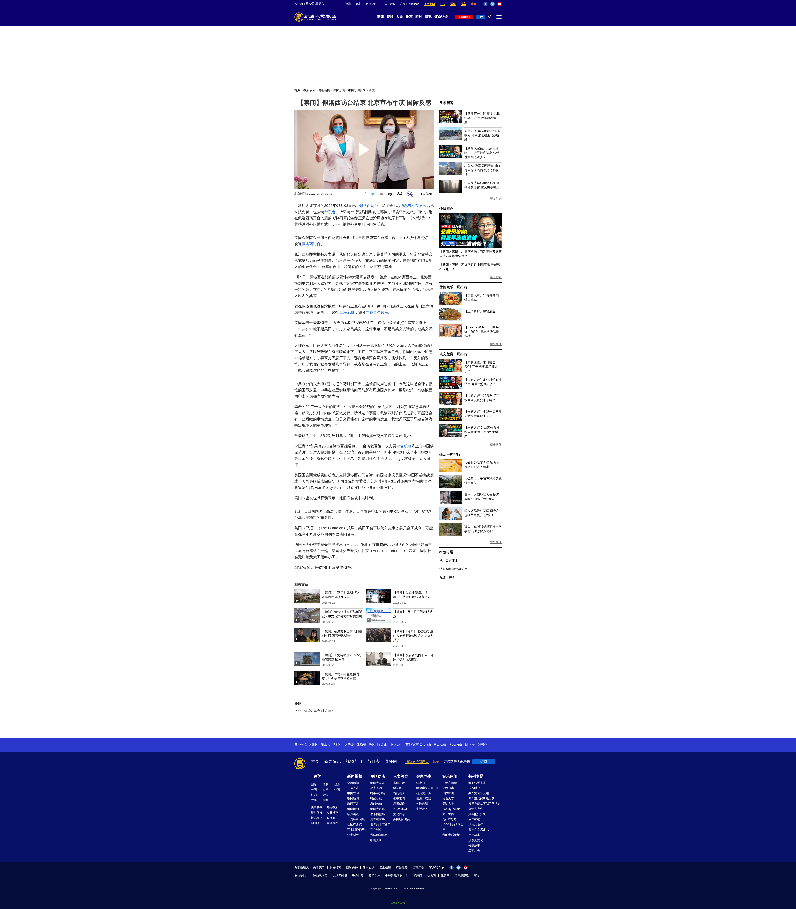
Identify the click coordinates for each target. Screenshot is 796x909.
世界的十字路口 (380, 824)
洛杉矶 (337, 744)
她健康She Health (427, 788)
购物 (473, 3)
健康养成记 (423, 798)
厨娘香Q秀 (449, 819)
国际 (314, 784)
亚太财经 (353, 834)
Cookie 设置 (398, 902)
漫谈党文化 (475, 840)
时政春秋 (376, 798)
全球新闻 (353, 782)
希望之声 (374, 875)
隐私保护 (352, 867)
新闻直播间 (465, 17)
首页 (297, 90)
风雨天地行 (475, 824)
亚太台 (395, 744)
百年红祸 (474, 819)
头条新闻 (446, 103)
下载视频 (426, 193)
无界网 (445, 875)
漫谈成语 (399, 803)
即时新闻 (317, 812)
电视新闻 (324, 90)
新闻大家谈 (377, 782)
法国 (372, 744)
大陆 (314, 800)
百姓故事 (474, 834)
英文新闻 (429, 3)
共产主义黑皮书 (478, 829)
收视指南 (335, 867)
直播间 (391, 761)
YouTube (500, 4)
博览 (428, 16)
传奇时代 (474, 788)
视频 (390, 16)
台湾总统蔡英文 (410, 206)
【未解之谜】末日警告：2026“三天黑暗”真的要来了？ (481, 366)
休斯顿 (361, 744)
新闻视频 (354, 776)
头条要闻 (317, 807)
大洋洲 (349, 744)
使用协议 (368, 867)
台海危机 (347, 312)
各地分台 (371, 3)
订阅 (483, 761)
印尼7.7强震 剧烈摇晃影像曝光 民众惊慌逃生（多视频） (482, 135)
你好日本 (448, 788)
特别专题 (446, 552)
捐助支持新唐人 (417, 761)
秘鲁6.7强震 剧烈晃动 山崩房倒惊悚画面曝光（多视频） (482, 170)
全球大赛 (332, 823)
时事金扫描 (377, 793)
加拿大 (325, 744)
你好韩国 (448, 793)
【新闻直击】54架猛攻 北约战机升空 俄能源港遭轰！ (482, 118)
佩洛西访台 (368, 206)
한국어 (483, 744)
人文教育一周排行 (453, 354)
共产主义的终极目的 (481, 798)
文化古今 (399, 814)
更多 (477, 875)
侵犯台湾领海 (377, 312)
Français (440, 744)
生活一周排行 (449, 454)
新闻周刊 (353, 809)
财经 (325, 794)
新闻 (380, 16)
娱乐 (337, 784)
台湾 (325, 789)
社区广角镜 (354, 824)
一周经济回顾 (356, 819)
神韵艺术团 (320, 875)
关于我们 (319, 867)
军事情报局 (377, 814)
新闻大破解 (377, 809)
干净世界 (358, 875)
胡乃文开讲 (423, 793)
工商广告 (474, 850)
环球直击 (353, 788)
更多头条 (496, 198)
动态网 (431, 875)
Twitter (492, 4)
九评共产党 (447, 577)
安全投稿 (385, 867)
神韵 (348, 3)
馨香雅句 (399, 798)
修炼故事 (474, 845)
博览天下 (317, 817)
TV (481, 17)
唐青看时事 (377, 819)
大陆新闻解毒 (379, 834)
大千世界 (448, 814)
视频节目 (309, 90)
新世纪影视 (461, 875)
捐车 (463, 3)
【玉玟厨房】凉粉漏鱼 (479, 311)
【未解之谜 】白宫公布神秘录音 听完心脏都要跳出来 (481, 432)
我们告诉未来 (448, 560)
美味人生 (448, 803)
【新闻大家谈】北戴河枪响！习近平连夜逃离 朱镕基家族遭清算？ (481, 153)
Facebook (485, 4)
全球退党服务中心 (396, 875)
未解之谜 (399, 782)
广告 (442, 3)
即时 (418, 16)
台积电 (329, 212)
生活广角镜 (449, 782)
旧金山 (382, 744)
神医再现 (422, 803)
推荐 (409, 16)
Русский (455, 744)
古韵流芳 (399, 793)
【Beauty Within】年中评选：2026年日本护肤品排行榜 (481, 331)
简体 (392, 3)
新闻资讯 (332, 761)
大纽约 (313, 744)
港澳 (325, 784)
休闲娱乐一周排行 (453, 287)
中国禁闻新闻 (357, 90)
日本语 (470, 744)
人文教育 (400, 776)
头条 (399, 16)
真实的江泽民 (477, 814)
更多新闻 (496, 344)
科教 (325, 800)
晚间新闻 (353, 798)
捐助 (453, 3)
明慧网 (417, 875)
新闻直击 (353, 803)
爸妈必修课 (400, 809)
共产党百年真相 (478, 793)
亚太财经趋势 (356, 829)
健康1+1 (421, 782)
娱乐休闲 (449, 776)
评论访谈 (441, 16)
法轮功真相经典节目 (453, 569)
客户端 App (436, 867)
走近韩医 (422, 809)
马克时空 (376, 829)
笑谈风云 (399, 788)
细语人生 (376, 840)
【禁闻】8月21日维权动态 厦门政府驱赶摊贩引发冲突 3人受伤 (413, 636)
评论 (314, 794)
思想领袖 (376, 803)
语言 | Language (409, 3)
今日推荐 (446, 208)
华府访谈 (353, 814)
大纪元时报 (339, 875)
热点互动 (376, 788)
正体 (384, 3)
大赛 (358, 3)
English (425, 744)
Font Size (400, 193)
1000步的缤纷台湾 (453, 827)
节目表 (373, 761)
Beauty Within (451, 809)
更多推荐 (496, 277)
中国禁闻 (339, 90)
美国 (314, 789)
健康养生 (423, 776)
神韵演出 (317, 823)
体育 (337, 789)
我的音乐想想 (451, 834)
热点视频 (332, 807)
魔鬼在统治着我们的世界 (484, 803)
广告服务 (402, 867)
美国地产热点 (402, 819)
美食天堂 (448, 798)
